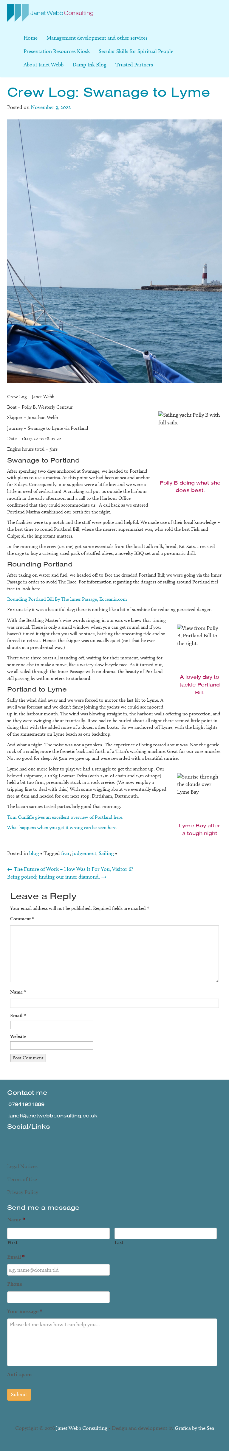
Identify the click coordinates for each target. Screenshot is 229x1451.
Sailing (106, 853)
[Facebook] (31, 1140)
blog (34, 853)
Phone (14, 1284)
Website (18, 1036)
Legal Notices (22, 1166)
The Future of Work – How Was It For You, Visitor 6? (70, 869)
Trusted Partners (134, 64)
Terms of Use (22, 1179)
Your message (24, 1311)
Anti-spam (19, 1374)
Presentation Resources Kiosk (57, 51)
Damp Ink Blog (89, 64)
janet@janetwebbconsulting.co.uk (53, 1115)
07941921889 (26, 1104)
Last (119, 1242)
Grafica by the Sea (194, 1428)
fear (65, 853)
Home (31, 38)
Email (18, 1015)
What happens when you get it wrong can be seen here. (62, 827)
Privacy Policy (22, 1192)
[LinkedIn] (48, 1140)
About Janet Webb (44, 64)
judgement (84, 853)
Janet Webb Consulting (81, 1428)
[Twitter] (14, 1140)
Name (18, 992)
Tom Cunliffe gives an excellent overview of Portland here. (65, 817)
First (12, 1242)
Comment (22, 918)
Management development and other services (97, 38)
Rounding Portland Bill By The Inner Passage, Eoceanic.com (67, 599)
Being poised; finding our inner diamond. (56, 877)
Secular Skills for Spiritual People (136, 51)
